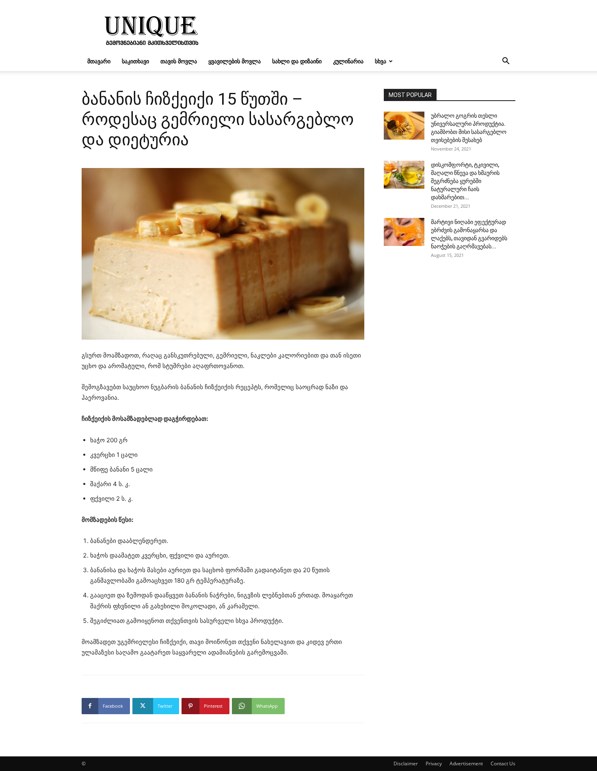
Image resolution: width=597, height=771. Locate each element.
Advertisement (466, 763)
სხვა (380, 61)
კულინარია (348, 61)
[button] (505, 62)
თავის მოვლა (178, 61)
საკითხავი (135, 61)
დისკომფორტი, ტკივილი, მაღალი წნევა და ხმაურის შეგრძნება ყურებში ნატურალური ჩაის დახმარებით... (465, 181)
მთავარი (98, 61)
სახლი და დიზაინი (297, 61)
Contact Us (503, 763)
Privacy (434, 763)
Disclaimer (406, 763)
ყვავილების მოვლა (234, 61)
